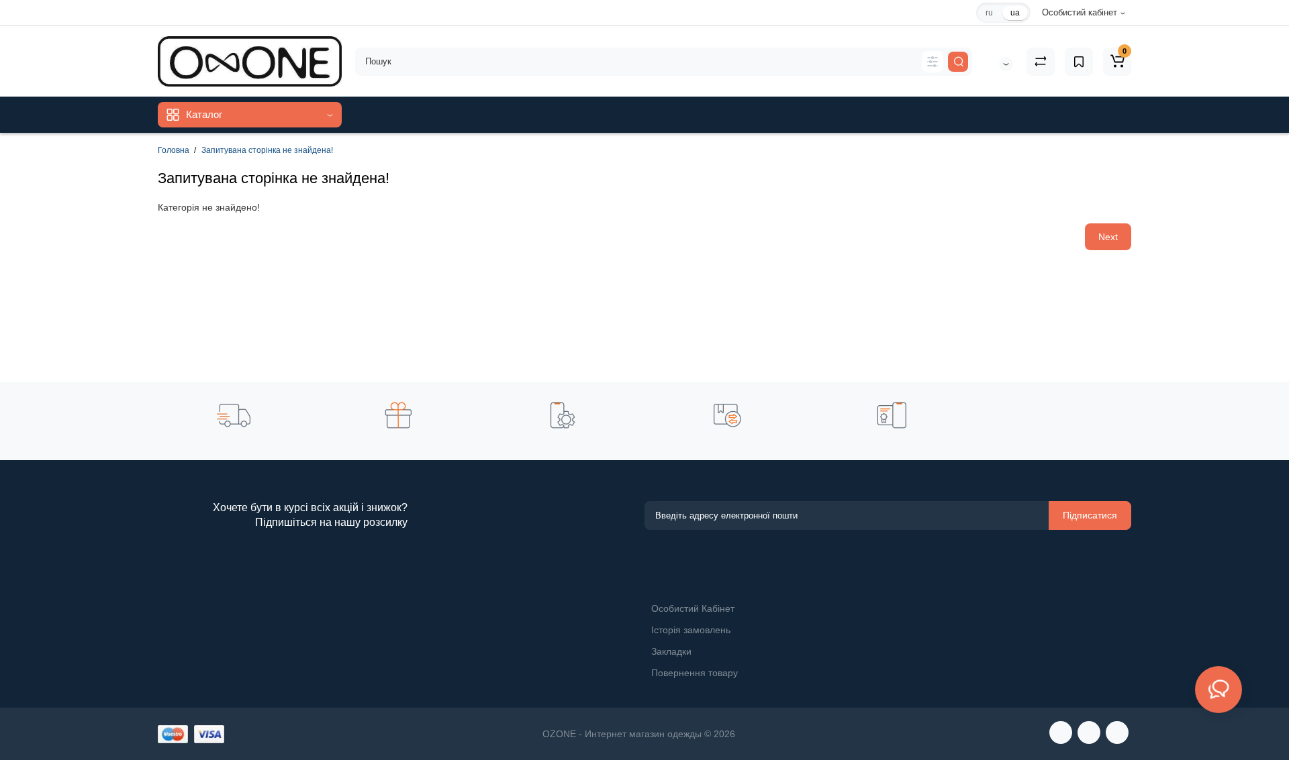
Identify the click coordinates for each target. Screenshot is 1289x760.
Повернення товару (694, 672)
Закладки (671, 651)
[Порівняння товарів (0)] (1041, 62)
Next (1108, 236)
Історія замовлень (690, 630)
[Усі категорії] (932, 61)
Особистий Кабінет (692, 608)
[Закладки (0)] (1079, 62)
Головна (173, 150)
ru (989, 12)
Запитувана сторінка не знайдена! (267, 150)
